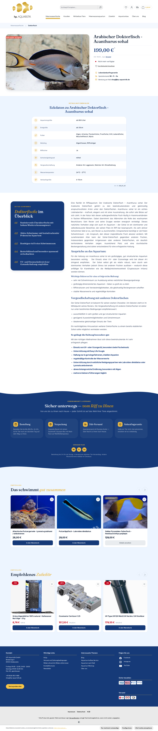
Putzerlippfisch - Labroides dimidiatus (75, 531)
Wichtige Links (49, 653)
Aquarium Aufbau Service (89, 660)
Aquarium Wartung (87, 666)
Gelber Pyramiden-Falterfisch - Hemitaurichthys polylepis (118, 532)
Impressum (71, 712)
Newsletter (47, 668)
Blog (82, 657)
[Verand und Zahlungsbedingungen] (137, 7)
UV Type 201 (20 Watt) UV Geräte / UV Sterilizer (124, 616)
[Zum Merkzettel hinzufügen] (52, 499)
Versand (108, 57)
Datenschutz (81, 712)
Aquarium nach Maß (88, 663)
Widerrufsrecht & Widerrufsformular (56, 663)
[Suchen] (100, 7)
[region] (48, 63)
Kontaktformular (49, 666)
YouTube (127, 665)
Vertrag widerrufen (15, 686)
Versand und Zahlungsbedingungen (55, 660)
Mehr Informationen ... (60, 728)
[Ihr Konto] (131, 7)
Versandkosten (74, 718)
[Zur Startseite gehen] (22, 10)
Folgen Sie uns (124, 653)
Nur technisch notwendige (110, 728)
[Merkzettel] (126, 7)
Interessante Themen (89, 653)
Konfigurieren (127, 728)
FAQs (45, 657)
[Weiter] (145, 489)
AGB (88, 712)
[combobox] (79, 7)
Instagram (127, 661)
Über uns (84, 668)
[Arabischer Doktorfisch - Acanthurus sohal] (47, 62)
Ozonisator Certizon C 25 (69, 616)
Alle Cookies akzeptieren (143, 728)
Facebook (127, 657)
